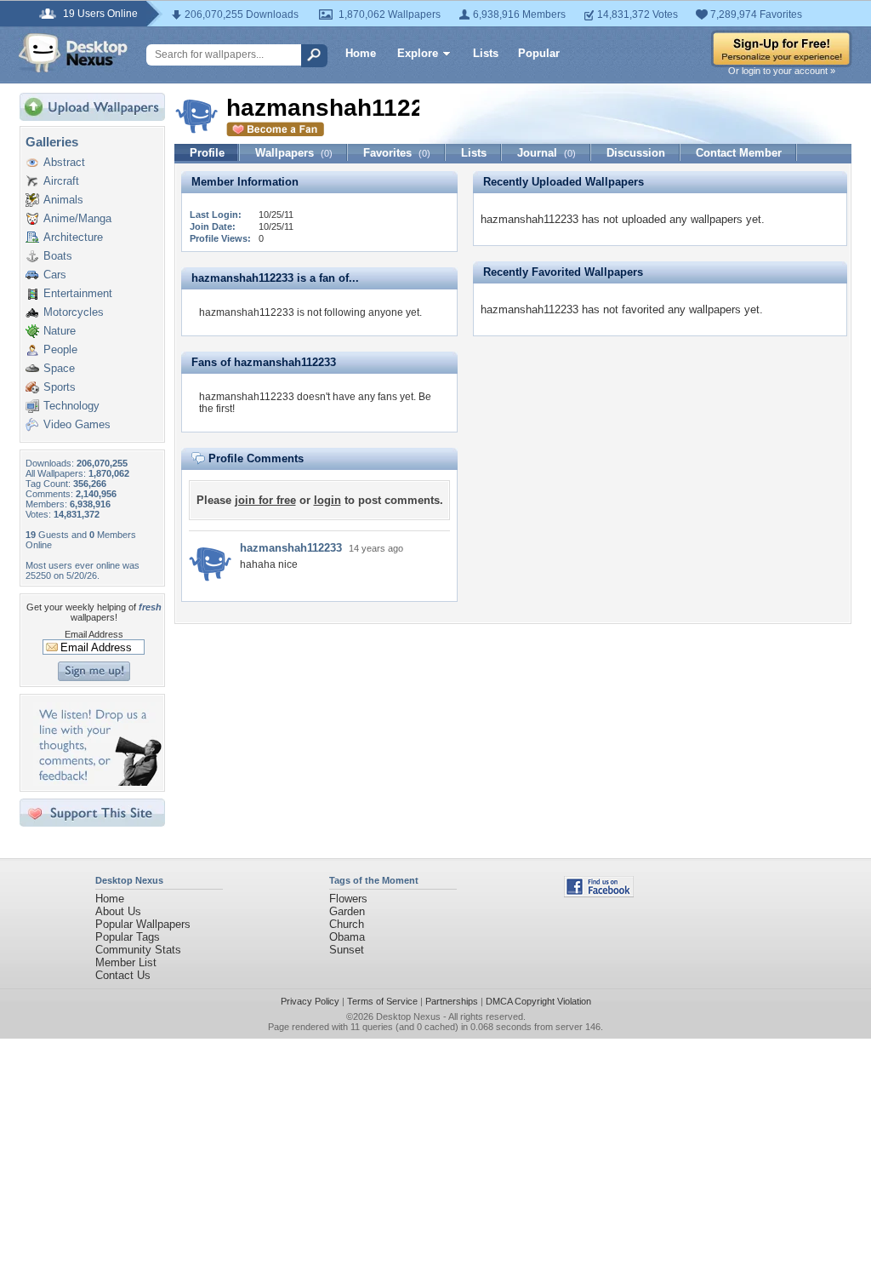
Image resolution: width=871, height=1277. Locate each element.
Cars (54, 274)
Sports (59, 387)
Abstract (64, 162)
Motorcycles (73, 312)
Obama (347, 937)
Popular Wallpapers (143, 924)
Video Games (77, 424)
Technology (71, 405)
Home (360, 53)
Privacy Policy (310, 1001)
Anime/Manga (77, 218)
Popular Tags (127, 937)
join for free (265, 500)
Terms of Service (382, 1001)
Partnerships (451, 1001)
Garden (347, 911)
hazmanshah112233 (291, 547)
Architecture (73, 237)
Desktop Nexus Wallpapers (73, 52)
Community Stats (138, 949)
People (60, 349)
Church (346, 924)
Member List (126, 962)
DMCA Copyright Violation (538, 1001)
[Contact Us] (97, 782)
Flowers (348, 898)
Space (59, 368)
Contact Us (123, 975)
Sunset (346, 949)
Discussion (635, 152)
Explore (417, 53)
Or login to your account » (781, 71)
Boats (57, 255)
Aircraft (61, 181)
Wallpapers (294, 152)
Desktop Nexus (408, 1016)
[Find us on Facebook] (599, 893)
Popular (539, 53)
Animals (63, 199)
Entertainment (77, 293)
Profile (207, 152)
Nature (59, 330)
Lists (485, 53)
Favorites (396, 152)
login (327, 500)
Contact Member (739, 152)
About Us (118, 911)
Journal (546, 152)
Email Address (94, 634)
